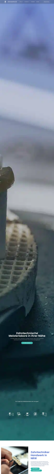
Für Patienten (27, 1)
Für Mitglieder (33, 1)
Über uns (21, 1)
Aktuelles (37, 1)
